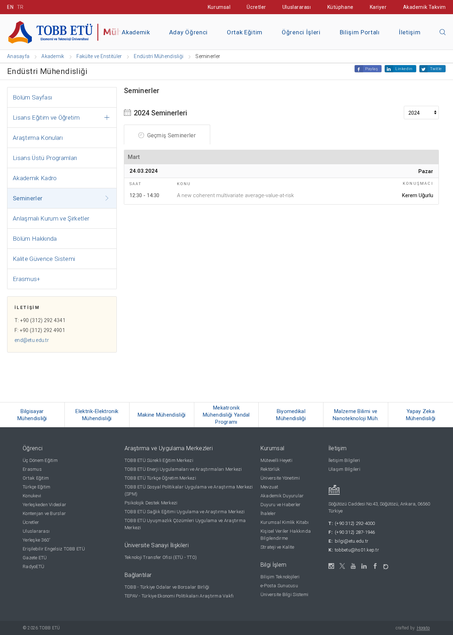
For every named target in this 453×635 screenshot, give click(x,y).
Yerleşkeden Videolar (44, 504)
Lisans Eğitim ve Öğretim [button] (46, 117)
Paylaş (371, 69)
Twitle (436, 69)
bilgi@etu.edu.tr (351, 541)
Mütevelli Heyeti (276, 460)
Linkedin (403, 69)
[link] (32, 414)
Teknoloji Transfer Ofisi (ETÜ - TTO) (161, 557)
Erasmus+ (26, 278)
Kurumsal (219, 7)
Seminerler (27, 198)
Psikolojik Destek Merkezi (151, 502)
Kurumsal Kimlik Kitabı (284, 522)
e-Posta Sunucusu (279, 585)
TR (20, 7)
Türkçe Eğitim (36, 487)
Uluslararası (296, 7)
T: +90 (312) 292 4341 (40, 320)
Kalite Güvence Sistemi (44, 258)
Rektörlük (270, 469)
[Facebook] (375, 566)
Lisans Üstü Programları (45, 157)
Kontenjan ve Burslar (44, 513)
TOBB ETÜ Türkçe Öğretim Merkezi (160, 478)
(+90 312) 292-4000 (355, 523)
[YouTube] (353, 566)
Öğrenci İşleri (301, 32)
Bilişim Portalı (360, 32)
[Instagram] (331, 566)
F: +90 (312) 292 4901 (40, 330)
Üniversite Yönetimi (280, 478)
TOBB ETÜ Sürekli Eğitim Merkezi (159, 460)
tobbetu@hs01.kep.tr (357, 550)
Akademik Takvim (424, 7)
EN (10, 7)
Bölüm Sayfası (32, 97)
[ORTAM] (386, 564)
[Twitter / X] (342, 566)
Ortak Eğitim (245, 32)
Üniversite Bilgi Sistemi (284, 594)
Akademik (136, 32)
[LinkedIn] (364, 566)
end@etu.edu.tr (32, 340)
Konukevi (32, 495)
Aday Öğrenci (188, 32)
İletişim (409, 32)
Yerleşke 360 (36, 540)
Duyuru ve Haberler (280, 504)
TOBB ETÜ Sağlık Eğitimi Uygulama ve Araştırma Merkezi (185, 511)
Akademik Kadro (35, 178)
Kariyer (378, 7)
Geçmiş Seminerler (170, 135)
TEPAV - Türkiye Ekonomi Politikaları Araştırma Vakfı (179, 596)
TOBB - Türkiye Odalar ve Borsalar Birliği (167, 587)
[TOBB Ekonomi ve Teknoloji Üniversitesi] (86, 31)
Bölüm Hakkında (35, 238)
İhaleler (268, 513)
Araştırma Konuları (38, 137)
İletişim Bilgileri (344, 460)
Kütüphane (340, 7)
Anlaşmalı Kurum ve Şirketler (51, 218)
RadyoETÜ (33, 566)
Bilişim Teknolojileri (279, 576)
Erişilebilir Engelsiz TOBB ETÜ (54, 548)
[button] (443, 32)
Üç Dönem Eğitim (40, 460)
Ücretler (256, 7)
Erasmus (32, 469)
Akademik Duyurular (282, 495)
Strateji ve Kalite (277, 547)
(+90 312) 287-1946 (355, 532)
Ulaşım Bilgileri (344, 469)
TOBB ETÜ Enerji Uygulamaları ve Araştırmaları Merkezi (183, 469)
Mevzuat (269, 487)
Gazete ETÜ (35, 557)
